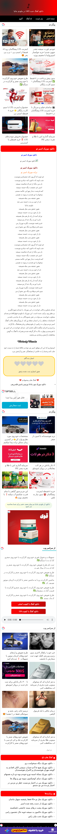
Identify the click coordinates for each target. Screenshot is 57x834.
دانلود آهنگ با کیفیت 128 (28, 611)
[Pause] (31, 406)
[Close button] (55, 825)
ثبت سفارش (15, 405)
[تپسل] (1, 825)
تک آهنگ (29, 19)
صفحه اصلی (50, 19)
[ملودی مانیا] (28, 5)
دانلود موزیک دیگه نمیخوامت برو (39, 763)
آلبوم (20, 19)
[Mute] (35, 406)
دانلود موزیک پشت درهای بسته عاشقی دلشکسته (31, 808)
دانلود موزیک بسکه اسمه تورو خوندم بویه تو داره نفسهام (28, 774)
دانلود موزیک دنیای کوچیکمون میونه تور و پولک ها (31, 778)
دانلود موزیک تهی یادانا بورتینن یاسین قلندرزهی (28, 384)
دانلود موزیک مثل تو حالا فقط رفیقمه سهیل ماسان (31, 799)
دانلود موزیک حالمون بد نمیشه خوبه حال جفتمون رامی (29, 812)
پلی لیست (39, 19)
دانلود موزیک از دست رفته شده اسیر (37, 803)
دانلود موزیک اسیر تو (45, 149)
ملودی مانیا (29, 205)
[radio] (41, 364)
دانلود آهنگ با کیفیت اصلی (28, 604)
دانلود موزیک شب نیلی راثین (40, 816)
